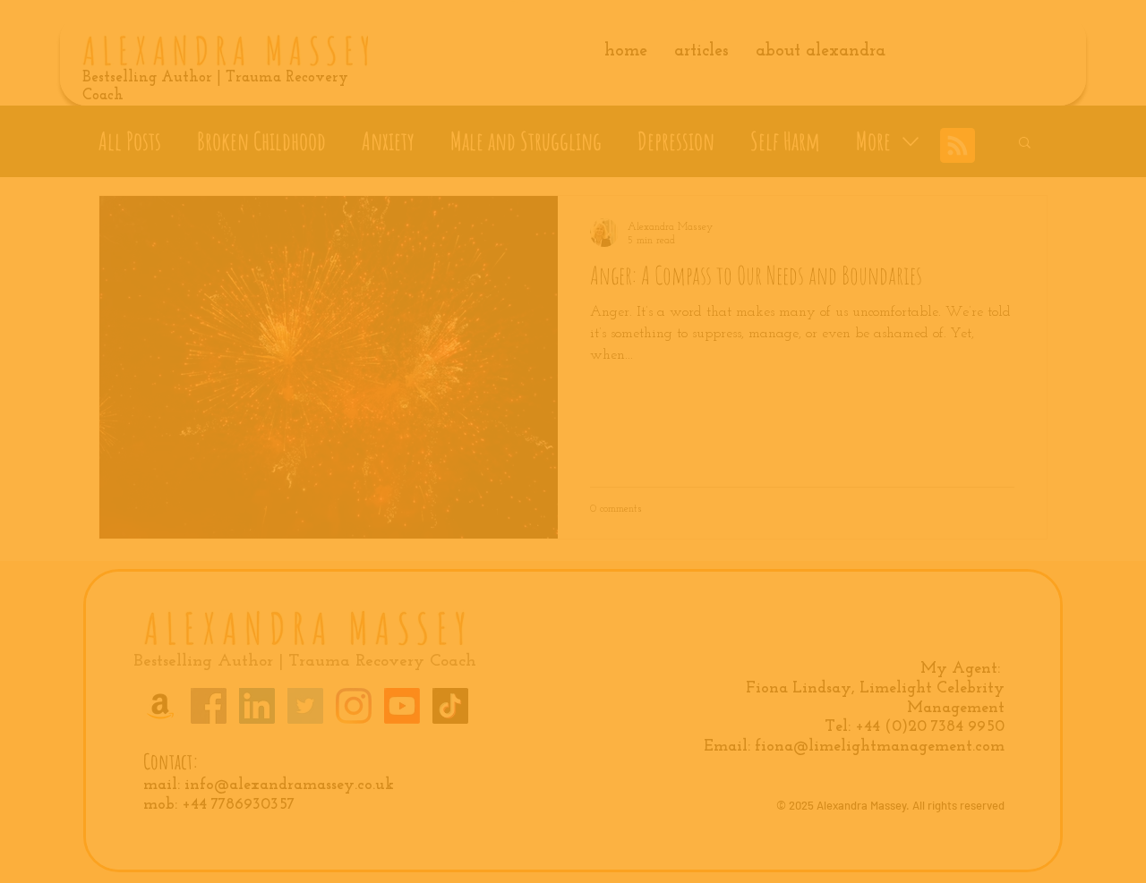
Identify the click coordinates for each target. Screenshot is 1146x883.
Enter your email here (334, 465)
